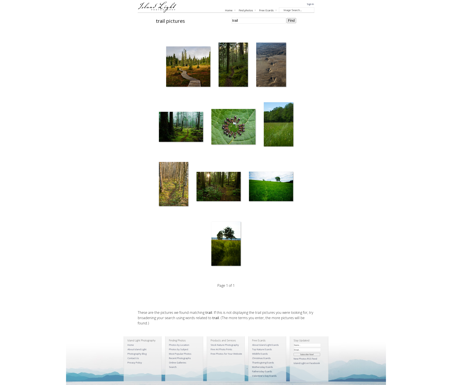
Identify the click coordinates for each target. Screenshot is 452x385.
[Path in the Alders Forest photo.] (173, 185)
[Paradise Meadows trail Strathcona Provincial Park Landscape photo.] (188, 67)
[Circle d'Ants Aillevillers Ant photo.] (233, 127)
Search (173, 367)
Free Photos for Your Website (226, 353)
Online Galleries (177, 362)
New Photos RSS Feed (305, 358)
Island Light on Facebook (307, 363)
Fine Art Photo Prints (221, 349)
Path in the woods (165, 153)
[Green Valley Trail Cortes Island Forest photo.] (233, 65)
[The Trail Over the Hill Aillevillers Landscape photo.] (271, 187)
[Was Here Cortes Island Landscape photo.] (278, 125)
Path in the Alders (165, 213)
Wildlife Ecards (260, 353)
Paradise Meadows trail (175, 94)
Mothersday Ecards (262, 367)
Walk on (258, 94)
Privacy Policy (134, 362)
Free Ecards (266, 10)
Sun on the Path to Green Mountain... (212, 213)
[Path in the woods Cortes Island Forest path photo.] (181, 127)
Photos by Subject (178, 349)
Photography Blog (137, 353)
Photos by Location (179, 344)
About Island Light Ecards (265, 344)
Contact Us (133, 358)
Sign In (310, 4)
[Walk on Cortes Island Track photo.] (271, 65)
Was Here (266, 153)
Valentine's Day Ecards (264, 375)
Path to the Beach (218, 273)
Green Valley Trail (225, 94)
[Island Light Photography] (157, 11)
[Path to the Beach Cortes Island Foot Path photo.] (226, 244)
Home (229, 10)
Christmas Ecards (261, 358)
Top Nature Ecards (262, 349)
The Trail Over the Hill (257, 213)
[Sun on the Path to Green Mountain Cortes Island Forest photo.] (218, 187)
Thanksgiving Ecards (263, 362)
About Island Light (136, 349)
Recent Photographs (180, 358)
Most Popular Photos (180, 353)
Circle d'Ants (215, 153)
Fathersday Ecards (262, 371)
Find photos (246, 10)
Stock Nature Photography (225, 344)
